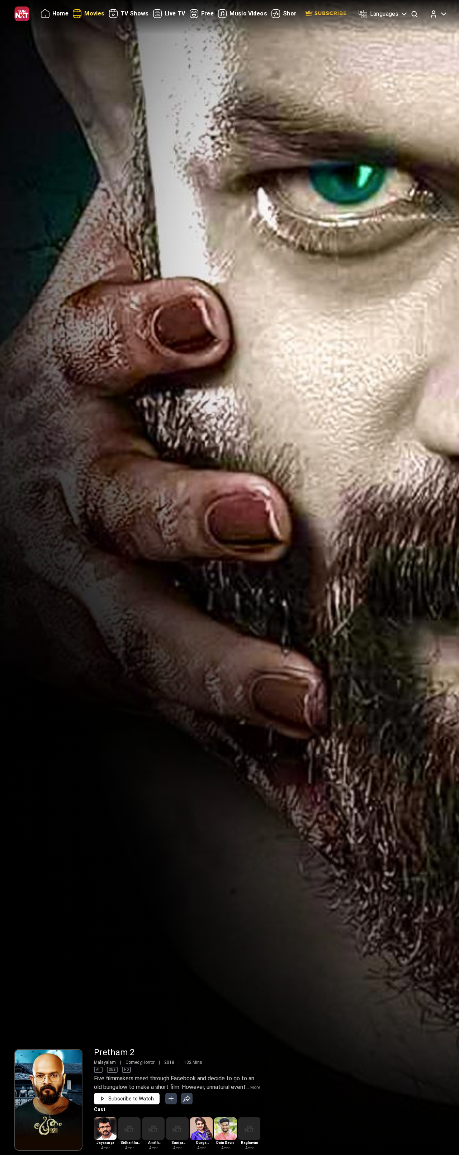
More (255, 1087)
